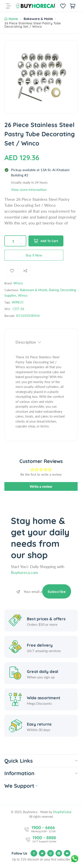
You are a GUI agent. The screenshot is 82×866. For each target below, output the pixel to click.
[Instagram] (50, 853)
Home (13, 19)
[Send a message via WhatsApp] (75, 858)
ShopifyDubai (62, 812)
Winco (18, 283)
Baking (54, 290)
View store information (29, 189)
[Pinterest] (59, 853)
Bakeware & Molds (38, 19)
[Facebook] (34, 853)
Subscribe (57, 591)
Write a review (41, 486)
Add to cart (49, 241)
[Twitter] (42, 853)
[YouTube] (67, 853)
